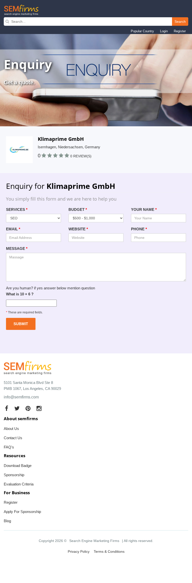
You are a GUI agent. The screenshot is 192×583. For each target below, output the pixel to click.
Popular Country (142, 31)
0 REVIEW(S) (81, 156)
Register (180, 31)
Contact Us (13, 438)
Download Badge (18, 465)
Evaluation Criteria (19, 484)
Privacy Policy (79, 551)
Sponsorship (14, 475)
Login (164, 31)
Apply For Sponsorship (22, 511)
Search (180, 22)
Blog (7, 521)
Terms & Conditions (109, 551)
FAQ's (9, 447)
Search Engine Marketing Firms (94, 541)
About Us (11, 428)
